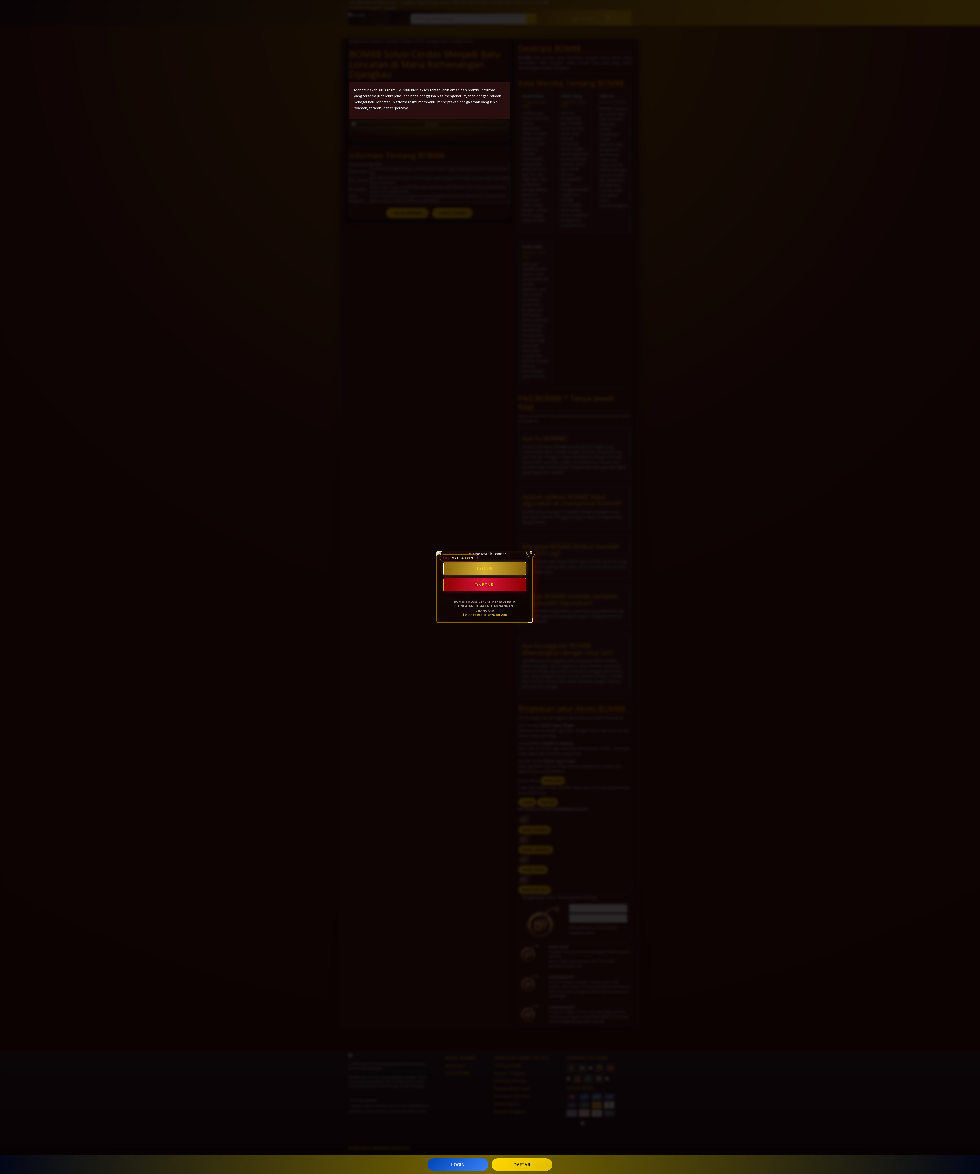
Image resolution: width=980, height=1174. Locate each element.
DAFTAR (521, 1164)
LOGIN (458, 1164)
